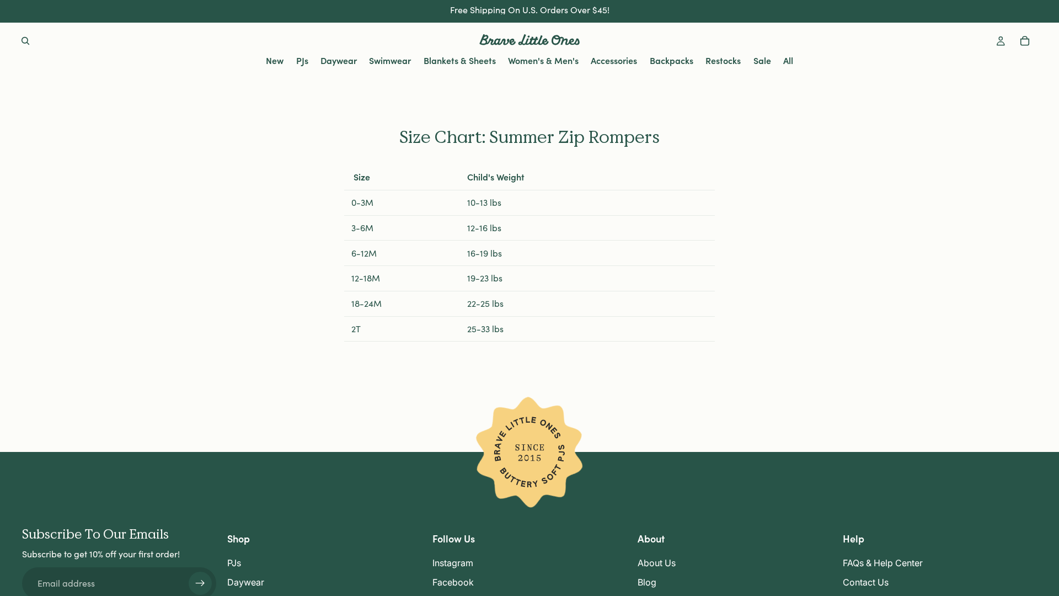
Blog (647, 582)
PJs (234, 563)
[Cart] (1025, 41)
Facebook (453, 582)
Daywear (245, 582)
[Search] (25, 41)
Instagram (452, 563)
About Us (657, 563)
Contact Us (866, 582)
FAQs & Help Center (883, 563)
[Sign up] (200, 583)
